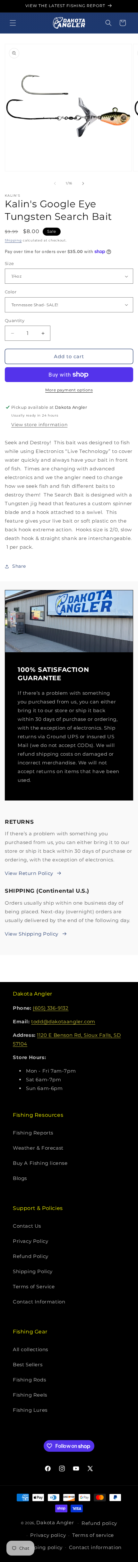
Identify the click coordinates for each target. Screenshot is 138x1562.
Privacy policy (48, 1535)
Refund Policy (30, 1256)
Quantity (14, 320)
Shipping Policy (33, 1271)
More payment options (69, 390)
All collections (30, 1349)
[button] (13, 23)
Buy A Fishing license (40, 1163)
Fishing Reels (30, 1395)
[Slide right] (83, 183)
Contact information (95, 1547)
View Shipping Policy (31, 934)
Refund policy (99, 1523)
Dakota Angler (55, 1522)
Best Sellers (27, 1364)
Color (10, 291)
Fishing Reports (33, 1133)
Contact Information (39, 1302)
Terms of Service (34, 1286)
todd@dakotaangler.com (63, 1021)
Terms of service (93, 1535)
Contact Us (27, 1226)
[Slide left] (55, 183)
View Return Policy (29, 873)
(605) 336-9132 (50, 1008)
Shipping (13, 240)
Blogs (20, 1178)
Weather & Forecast (38, 1148)
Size (9, 263)
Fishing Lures (30, 1410)
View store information (39, 424)
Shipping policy (43, 1547)
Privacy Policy (30, 1241)
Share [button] (19, 566)
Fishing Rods (29, 1380)
